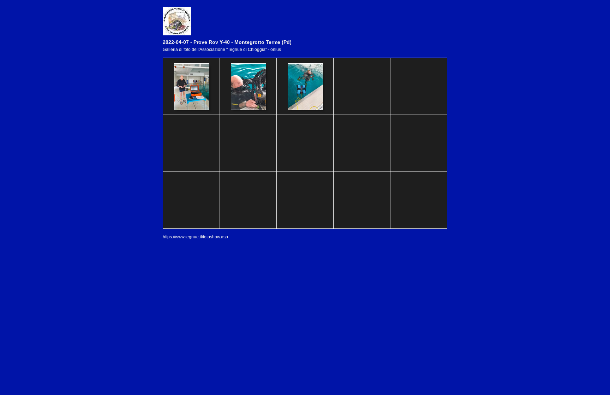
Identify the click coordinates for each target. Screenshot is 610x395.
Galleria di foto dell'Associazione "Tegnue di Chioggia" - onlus (222, 49)
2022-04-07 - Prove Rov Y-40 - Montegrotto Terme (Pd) (227, 42)
